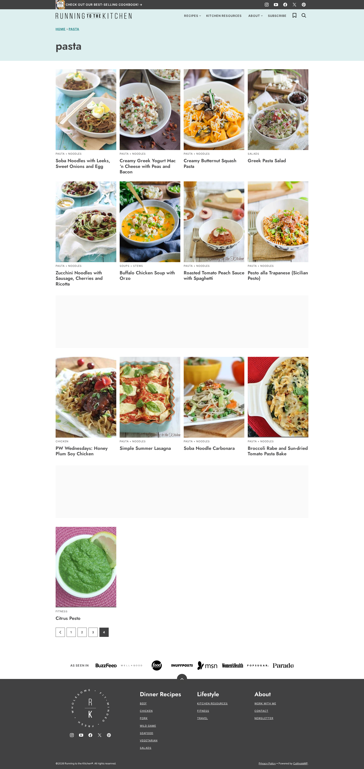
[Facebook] (285, 4)
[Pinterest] (303, 4)
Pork (144, 718)
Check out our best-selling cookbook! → (104, 4)
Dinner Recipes (160, 694)
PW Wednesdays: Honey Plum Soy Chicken (82, 451)
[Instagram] (266, 4)
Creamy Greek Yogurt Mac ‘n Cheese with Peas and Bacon (148, 166)
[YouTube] (276, 4)
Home (61, 29)
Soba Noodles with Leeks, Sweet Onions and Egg (83, 163)
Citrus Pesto (68, 618)
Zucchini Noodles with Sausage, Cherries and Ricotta (79, 278)
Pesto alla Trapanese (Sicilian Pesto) (278, 275)
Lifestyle (208, 694)
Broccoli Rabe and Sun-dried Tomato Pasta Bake (278, 451)
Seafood (146, 733)
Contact (261, 710)
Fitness (203, 710)
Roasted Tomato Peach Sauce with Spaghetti (214, 275)
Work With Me (265, 703)
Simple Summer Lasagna (145, 448)
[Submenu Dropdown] (200, 16)
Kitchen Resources (224, 15)
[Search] (303, 15)
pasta (74, 29)
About (254, 15)
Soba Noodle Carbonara (209, 448)
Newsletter (263, 718)
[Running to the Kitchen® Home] (93, 16)
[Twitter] (294, 4)
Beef (143, 703)
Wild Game (148, 725)
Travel (202, 718)
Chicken (146, 710)
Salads (145, 747)
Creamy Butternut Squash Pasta (210, 163)
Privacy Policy (267, 763)
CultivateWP (300, 763)
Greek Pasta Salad (267, 160)
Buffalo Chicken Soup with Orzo (147, 275)
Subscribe (277, 15)
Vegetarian (149, 740)
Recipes (191, 15)
